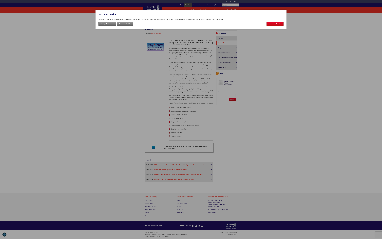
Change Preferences (107, 24)
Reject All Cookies (125, 24)
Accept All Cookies (275, 24)
